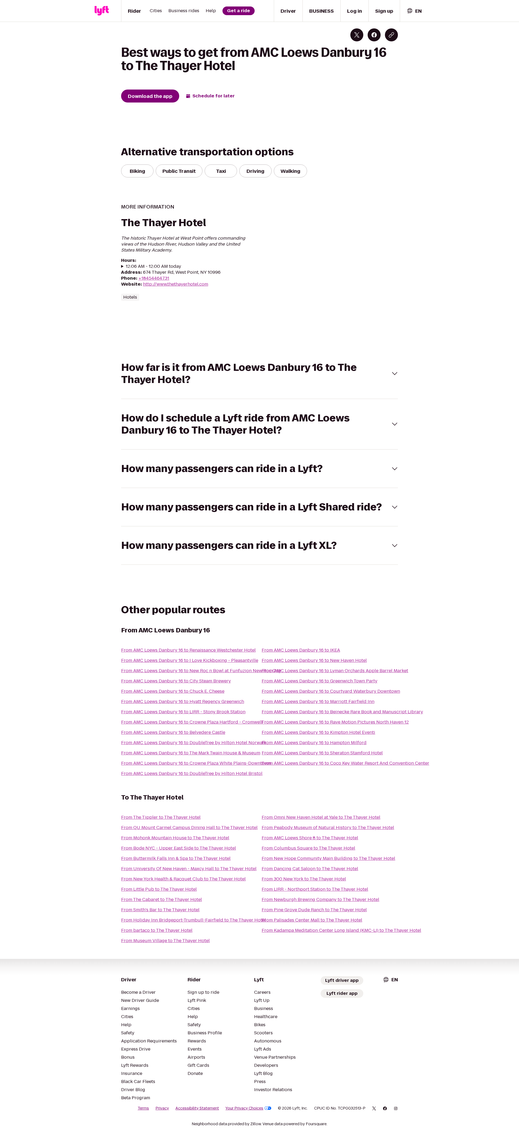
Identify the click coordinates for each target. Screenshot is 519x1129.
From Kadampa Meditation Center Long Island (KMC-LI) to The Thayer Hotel (341, 930)
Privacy (162, 1108)
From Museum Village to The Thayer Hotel (165, 940)
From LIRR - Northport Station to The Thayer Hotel (315, 889)
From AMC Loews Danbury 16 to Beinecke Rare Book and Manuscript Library (342, 712)
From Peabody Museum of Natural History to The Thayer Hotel (328, 827)
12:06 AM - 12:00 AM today (153, 266)
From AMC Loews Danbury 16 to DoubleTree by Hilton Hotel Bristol (191, 773)
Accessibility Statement (197, 1108)
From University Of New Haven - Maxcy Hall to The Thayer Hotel (189, 869)
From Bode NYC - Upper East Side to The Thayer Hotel (178, 848)
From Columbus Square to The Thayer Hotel (308, 848)
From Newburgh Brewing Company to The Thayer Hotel (320, 899)
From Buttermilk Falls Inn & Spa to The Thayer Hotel (176, 858)
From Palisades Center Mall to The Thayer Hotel (312, 920)
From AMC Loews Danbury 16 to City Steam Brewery (176, 681)
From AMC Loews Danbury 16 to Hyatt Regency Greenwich (182, 701)
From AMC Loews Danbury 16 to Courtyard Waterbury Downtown (331, 691)
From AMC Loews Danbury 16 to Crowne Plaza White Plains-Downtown (196, 763)
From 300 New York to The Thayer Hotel (304, 879)
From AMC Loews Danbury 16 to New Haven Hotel (314, 660)
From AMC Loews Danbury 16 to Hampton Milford (314, 743)
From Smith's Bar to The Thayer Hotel (160, 910)
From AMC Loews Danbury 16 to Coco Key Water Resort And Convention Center (345, 763)
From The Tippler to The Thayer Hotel (161, 817)
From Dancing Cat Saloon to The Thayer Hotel (310, 869)
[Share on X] (356, 34)
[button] (259, 373)
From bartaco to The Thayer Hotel (156, 930)
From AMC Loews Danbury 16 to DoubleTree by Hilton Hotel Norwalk (193, 743)
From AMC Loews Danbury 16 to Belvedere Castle (173, 732)
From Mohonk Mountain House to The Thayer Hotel (175, 838)
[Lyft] (101, 10)
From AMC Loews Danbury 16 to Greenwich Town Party (319, 681)
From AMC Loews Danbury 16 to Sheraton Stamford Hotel (322, 753)
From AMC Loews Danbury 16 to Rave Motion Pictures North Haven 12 (335, 722)
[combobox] (414, 11)
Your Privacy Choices (244, 1108)
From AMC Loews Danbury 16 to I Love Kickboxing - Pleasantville (189, 660)
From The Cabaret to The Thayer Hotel (161, 899)
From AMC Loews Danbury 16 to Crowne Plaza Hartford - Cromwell (191, 722)
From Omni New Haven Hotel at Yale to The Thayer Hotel (321, 817)
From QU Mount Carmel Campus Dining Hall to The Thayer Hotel (189, 827)
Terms (143, 1108)
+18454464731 (153, 278)
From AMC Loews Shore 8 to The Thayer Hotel (310, 838)
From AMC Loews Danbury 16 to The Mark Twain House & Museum (190, 753)
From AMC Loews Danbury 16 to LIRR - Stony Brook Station (183, 712)
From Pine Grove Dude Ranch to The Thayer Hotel (314, 910)
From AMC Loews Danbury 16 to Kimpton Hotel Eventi (318, 732)
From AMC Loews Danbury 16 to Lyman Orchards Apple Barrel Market (335, 671)
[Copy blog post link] (391, 34)
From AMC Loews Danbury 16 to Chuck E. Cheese (172, 691)
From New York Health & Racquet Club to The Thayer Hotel (183, 879)
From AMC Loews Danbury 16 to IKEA (301, 650)
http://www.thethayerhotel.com (175, 284)
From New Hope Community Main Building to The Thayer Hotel (328, 858)
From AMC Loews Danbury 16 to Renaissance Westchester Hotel (188, 650)
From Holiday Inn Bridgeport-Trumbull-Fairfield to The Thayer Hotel (193, 920)
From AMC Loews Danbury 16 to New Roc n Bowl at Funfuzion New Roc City (201, 671)
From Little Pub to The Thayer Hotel (159, 889)
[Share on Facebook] (374, 34)
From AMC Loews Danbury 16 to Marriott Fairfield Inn (318, 701)
